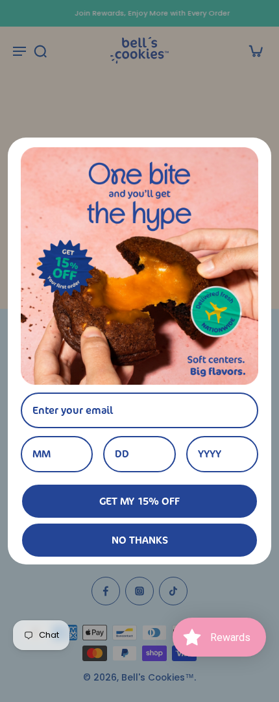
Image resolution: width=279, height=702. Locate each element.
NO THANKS (140, 540)
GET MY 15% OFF (139, 501)
